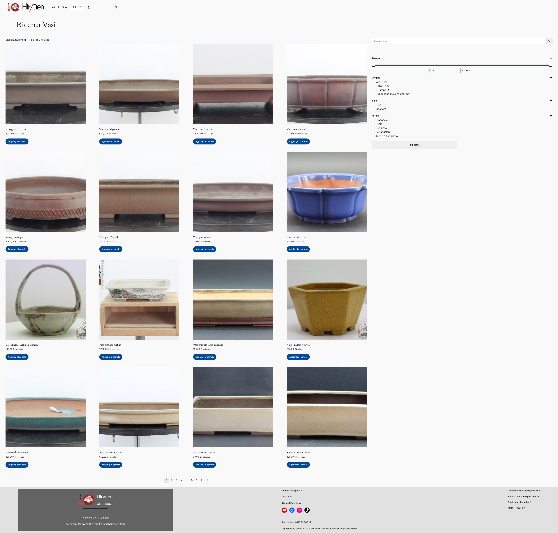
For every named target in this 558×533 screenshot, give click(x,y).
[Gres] (373, 105)
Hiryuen (105, 496)
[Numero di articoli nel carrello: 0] (115, 7)
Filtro (414, 145)
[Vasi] (373, 82)
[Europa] (375, 90)
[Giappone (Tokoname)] (375, 94)
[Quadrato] (373, 128)
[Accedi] (98, 7)
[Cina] (375, 86)
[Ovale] (373, 124)
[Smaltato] (373, 109)
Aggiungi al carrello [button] (17, 141)
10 (202, 480)
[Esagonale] (373, 120)
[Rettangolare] (373, 132)
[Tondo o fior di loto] (373, 136)
